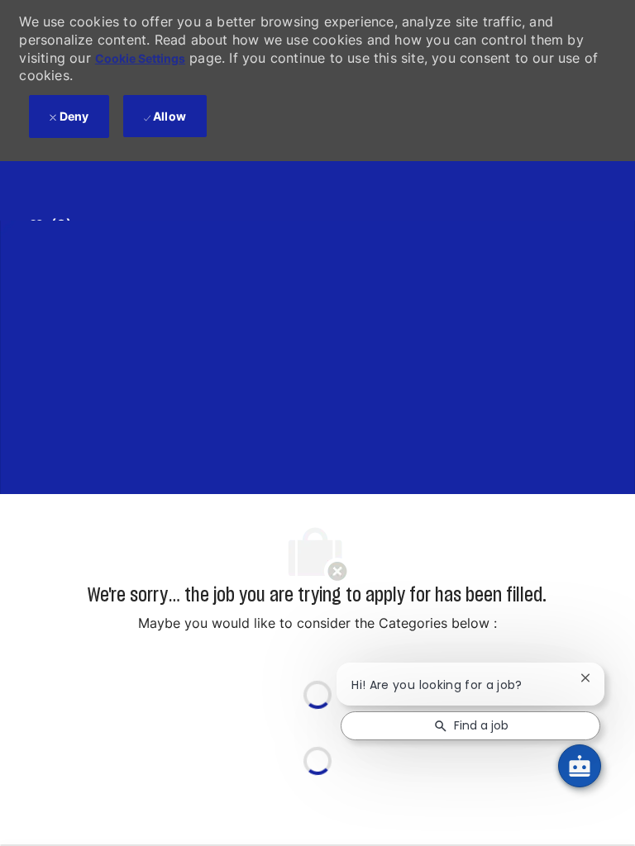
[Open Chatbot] (579, 765)
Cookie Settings (140, 58)
